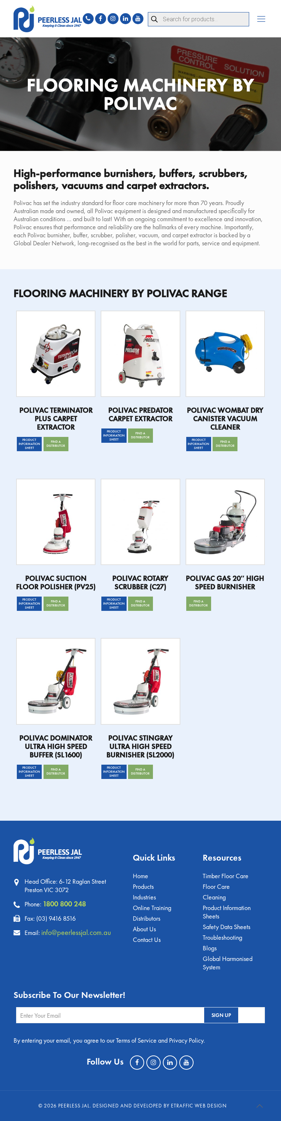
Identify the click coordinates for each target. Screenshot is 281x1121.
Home (140, 876)
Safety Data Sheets (226, 927)
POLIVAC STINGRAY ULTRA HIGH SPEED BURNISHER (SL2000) (140, 746)
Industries (144, 897)
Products (143, 886)
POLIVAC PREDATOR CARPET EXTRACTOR (140, 414)
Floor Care (216, 886)
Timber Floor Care (225, 876)
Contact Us (147, 939)
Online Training (152, 907)
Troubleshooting (222, 937)
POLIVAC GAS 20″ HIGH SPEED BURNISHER (225, 582)
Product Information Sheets (227, 911)
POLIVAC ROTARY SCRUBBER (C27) (140, 582)
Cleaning (214, 897)
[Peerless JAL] (48, 18)
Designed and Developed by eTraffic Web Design (160, 1105)
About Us (144, 929)
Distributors (146, 918)
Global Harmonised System (227, 962)
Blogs (210, 948)
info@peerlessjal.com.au (76, 932)
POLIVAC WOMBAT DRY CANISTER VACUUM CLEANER (225, 418)
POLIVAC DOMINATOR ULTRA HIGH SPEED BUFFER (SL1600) (55, 746)
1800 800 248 (64, 904)
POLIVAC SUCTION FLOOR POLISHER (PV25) (55, 582)
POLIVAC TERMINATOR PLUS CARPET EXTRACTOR (56, 418)
